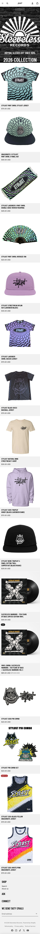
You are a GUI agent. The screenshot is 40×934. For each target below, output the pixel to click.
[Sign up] (36, 914)
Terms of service (30, 926)
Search (4, 886)
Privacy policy (19, 926)
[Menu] (2, 3)
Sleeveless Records (16, 923)
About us (5, 889)
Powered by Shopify (29, 923)
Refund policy (9, 926)
